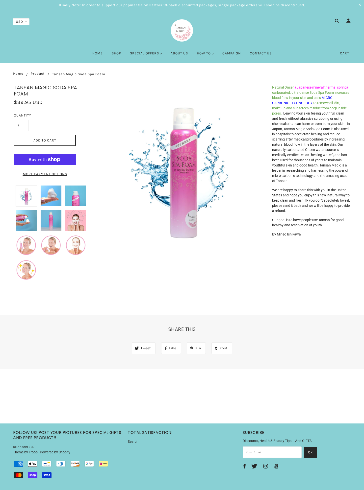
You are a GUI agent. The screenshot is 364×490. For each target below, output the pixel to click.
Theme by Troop (25, 452)
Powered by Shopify (55, 452)
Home (18, 74)
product (38, 74)
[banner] (182, 30)
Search (133, 441)
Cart (344, 53)
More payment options (45, 174)
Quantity (21, 115)
